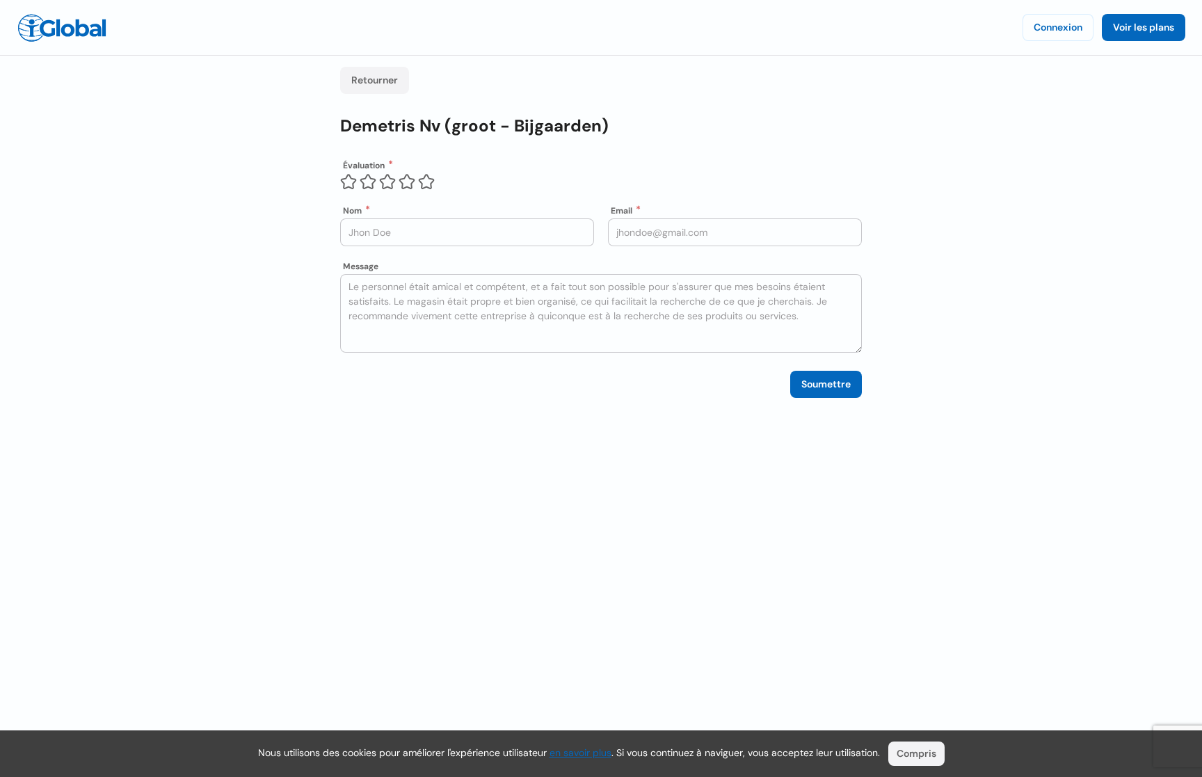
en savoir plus (580, 752)
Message (360, 266)
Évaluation (364, 165)
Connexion (1058, 27)
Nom (352, 210)
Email (621, 210)
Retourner (374, 80)
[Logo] (62, 28)
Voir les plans (1143, 27)
